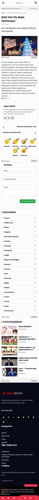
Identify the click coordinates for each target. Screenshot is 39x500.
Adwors (7, 287)
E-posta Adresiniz (10, 179)
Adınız (6, 171)
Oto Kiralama (9, 311)
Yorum (6, 187)
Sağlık (7, 255)
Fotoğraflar (8, 250)
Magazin (7, 232)
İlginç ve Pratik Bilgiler (12, 260)
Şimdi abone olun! (31, 485)
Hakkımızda (5, 451)
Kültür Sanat (9, 223)
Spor (6, 274)
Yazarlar (7, 269)
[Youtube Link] (12, 118)
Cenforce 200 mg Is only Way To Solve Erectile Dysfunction (17, 456)
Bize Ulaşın (5, 460)
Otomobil (8, 246)
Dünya (7, 227)
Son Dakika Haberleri (12, 236)
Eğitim (7, 283)
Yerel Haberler (9, 292)
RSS (4, 463)
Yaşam (7, 297)
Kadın (7, 306)
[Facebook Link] (5, 118)
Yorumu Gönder (28, 201)
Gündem (7, 241)
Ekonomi (7, 264)
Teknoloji (8, 278)
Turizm (7, 301)
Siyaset (7, 218)
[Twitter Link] (8, 118)
